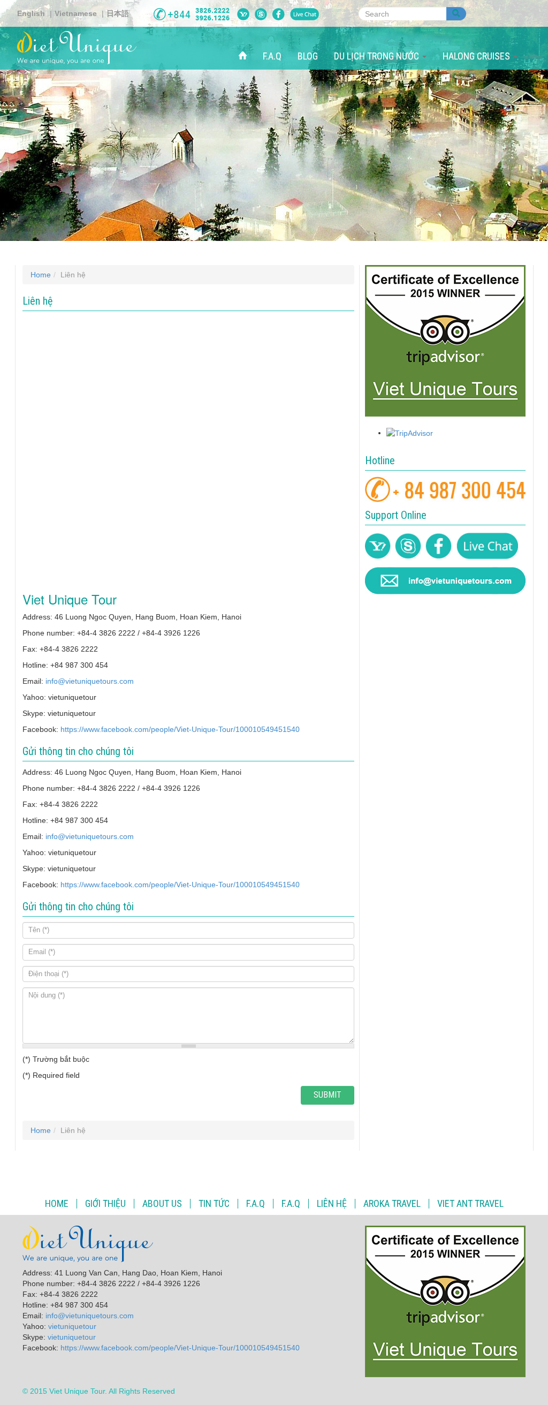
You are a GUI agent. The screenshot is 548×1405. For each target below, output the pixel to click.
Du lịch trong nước (377, 56)
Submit (327, 1095)
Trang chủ (247, 44)
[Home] (80, 47)
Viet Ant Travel (470, 1203)
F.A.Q (272, 56)
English (31, 13)
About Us (162, 1203)
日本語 (117, 13)
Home (41, 274)
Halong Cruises (477, 56)
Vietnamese (76, 13)
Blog (308, 56)
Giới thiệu (105, 1203)
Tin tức (214, 1203)
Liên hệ (332, 1203)
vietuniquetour (72, 1326)
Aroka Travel (392, 1203)
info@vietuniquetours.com (89, 681)
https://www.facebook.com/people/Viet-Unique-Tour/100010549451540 (180, 729)
